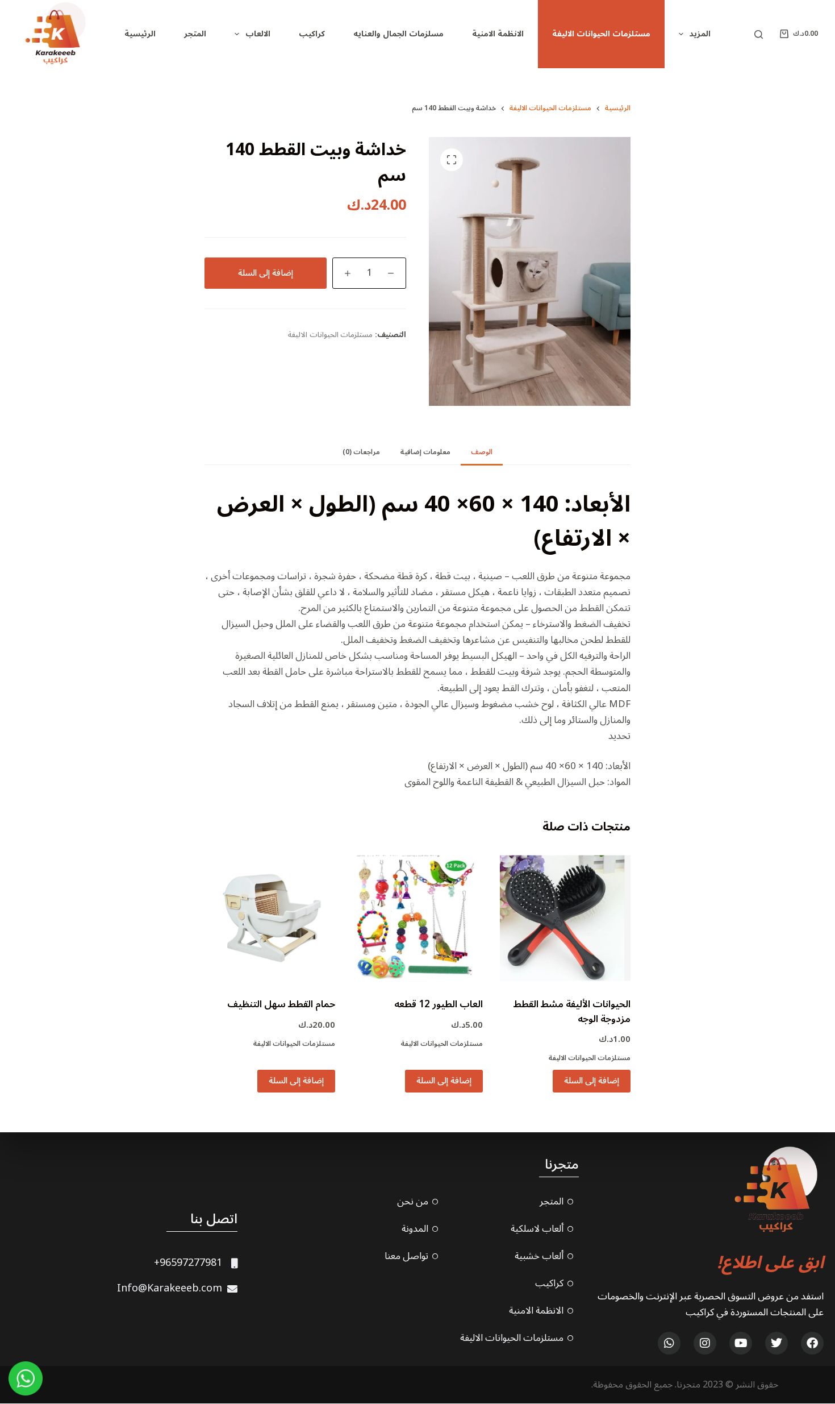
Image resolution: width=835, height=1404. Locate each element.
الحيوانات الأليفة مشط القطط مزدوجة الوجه (572, 1011)
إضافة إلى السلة (265, 273)
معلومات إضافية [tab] (425, 452)
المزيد (700, 34)
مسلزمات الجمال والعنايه (398, 34)
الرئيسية (140, 34)
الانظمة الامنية (498, 34)
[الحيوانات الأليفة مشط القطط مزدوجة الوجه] (565, 918)
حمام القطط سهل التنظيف (281, 1004)
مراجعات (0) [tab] (361, 452)
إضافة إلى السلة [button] (591, 1080)
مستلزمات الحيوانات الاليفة (601, 34)
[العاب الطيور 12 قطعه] (417, 918)
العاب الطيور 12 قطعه (438, 1004)
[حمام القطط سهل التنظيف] (269, 918)
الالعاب (257, 34)
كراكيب (312, 34)
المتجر (195, 34)
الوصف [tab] (481, 452)
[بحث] (758, 34)
